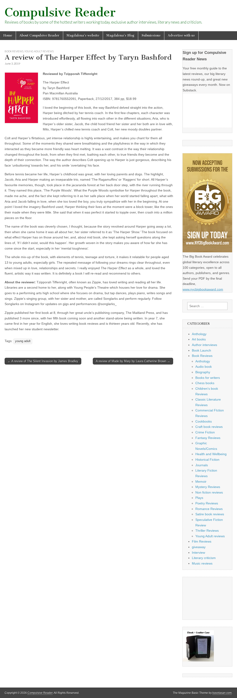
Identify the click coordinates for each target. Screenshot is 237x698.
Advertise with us (181, 35)
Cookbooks (203, 421)
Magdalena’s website (83, 35)
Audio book (203, 366)
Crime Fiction (205, 432)
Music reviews (202, 563)
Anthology (199, 334)
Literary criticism (204, 558)
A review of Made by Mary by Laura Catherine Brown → (133, 361)
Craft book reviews (209, 427)
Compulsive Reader (60, 12)
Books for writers (207, 378)
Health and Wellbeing (211, 454)
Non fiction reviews (209, 492)
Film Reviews (201, 541)
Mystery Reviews (207, 487)
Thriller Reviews (207, 530)
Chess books (204, 383)
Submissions (151, 35)
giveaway (199, 547)
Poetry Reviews (206, 503)
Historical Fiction (207, 459)
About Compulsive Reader (39, 35)
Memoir (200, 481)
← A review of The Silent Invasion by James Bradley (43, 361)
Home (7, 35)
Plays (199, 498)
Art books (199, 339)
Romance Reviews (209, 509)
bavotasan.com (222, 693)
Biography (202, 372)
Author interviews (204, 345)
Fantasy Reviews (207, 438)
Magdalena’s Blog (120, 35)
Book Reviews (14, 51)
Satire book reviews (209, 514)
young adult (23, 341)
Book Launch (201, 350)
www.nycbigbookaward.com (203, 289)
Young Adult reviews (39, 51)
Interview (198, 552)
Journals (201, 465)
